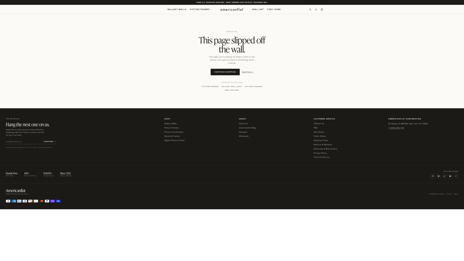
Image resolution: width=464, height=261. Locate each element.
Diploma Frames (253, 86)
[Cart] (322, 9)
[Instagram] (432, 176)
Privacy (449, 194)
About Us (243, 124)
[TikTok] (444, 176)
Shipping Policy (321, 140)
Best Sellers (232, 90)
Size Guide (319, 132)
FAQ (316, 128)
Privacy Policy (320, 153)
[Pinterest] (438, 176)
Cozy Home (274, 9)
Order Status (320, 136)
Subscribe (48, 141)
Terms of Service (322, 157)
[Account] (316, 9)
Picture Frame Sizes (173, 132)
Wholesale (244, 136)
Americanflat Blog (247, 128)
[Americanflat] (232, 9)
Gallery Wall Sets (231, 86)
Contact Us (319, 124)
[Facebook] (456, 176)
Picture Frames (200, 9)
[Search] (310, 9)
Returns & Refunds (323, 145)
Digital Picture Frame (174, 140)
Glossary (243, 132)
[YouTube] (450, 176)
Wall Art (258, 9)
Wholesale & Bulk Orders (325, 149)
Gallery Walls (176, 9)
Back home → (247, 72)
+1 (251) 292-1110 (396, 128)
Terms (456, 194)
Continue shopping (225, 72)
